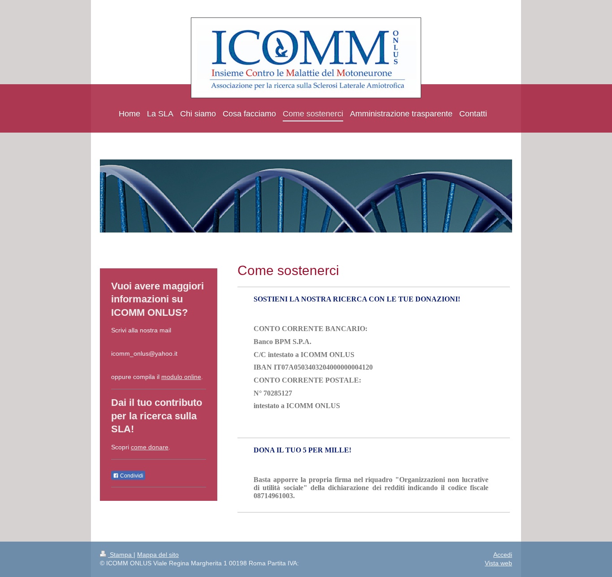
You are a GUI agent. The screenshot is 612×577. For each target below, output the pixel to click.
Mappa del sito (158, 554)
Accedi (502, 554)
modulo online (181, 376)
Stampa (121, 554)
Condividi (131, 476)
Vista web (498, 563)
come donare (149, 447)
